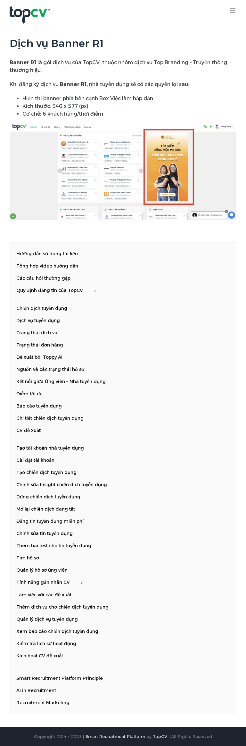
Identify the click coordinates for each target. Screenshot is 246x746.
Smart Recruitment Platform (115, 736)
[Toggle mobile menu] (233, 10)
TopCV (160, 736)
